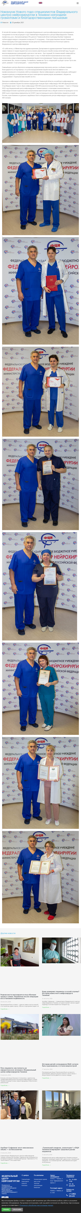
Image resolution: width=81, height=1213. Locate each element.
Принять (6, 1209)
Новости (5, 22)
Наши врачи (25, 1181)
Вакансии (37, 1187)
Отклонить (17, 1209)
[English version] (40, 3)
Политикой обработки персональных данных (36, 1205)
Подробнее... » (5, 1009)
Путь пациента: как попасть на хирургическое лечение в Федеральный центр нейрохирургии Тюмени (18, 1070)
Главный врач (26, 1179)
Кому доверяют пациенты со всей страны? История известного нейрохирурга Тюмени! (60, 993)
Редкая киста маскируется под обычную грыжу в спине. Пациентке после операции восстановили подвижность (19, 996)
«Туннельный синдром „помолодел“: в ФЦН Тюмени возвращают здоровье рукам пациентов (60, 1149)
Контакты (24, 1185)
